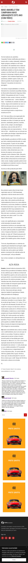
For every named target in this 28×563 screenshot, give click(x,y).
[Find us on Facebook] (2, 538)
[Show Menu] (2, 2)
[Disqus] (14, 394)
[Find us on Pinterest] (13, 538)
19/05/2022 (19, 21)
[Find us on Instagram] (6, 538)
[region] (14, 554)
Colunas (5, 6)
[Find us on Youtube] (9, 538)
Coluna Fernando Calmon (13, 6)
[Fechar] (26, 547)
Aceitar (14, 559)
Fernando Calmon (11, 21)
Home (2, 6)
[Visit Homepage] (13, 2)
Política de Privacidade (16, 556)
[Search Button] (26, 2)
